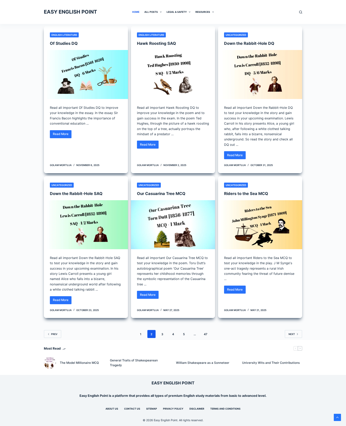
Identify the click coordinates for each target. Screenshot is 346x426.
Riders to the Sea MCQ (246, 193)
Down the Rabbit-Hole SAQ (76, 193)
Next (292, 334)
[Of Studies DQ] (86, 74)
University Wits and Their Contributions (271, 363)
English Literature (64, 34)
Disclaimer (196, 408)
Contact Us (132, 408)
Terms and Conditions (225, 408)
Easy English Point (93, 396)
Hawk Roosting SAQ (156, 43)
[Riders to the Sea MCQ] (260, 224)
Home (135, 11)
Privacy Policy (173, 408)
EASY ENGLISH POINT (70, 12)
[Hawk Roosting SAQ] (173, 74)
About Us (112, 408)
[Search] (300, 12)
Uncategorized (236, 34)
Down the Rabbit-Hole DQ (249, 43)
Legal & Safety (177, 11)
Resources (202, 11)
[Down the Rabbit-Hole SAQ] (86, 224)
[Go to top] (337, 417)
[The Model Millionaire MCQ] (50, 363)
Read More (62, 135)
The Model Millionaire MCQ (79, 363)
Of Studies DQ (64, 43)
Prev (54, 334)
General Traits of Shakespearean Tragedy (134, 362)
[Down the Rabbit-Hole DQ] (260, 74)
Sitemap (151, 408)
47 (205, 334)
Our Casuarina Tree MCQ (161, 193)
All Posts (151, 11)
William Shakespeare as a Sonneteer (202, 363)
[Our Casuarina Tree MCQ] (173, 224)
